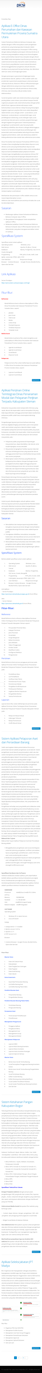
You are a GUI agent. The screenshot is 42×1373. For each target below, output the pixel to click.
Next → (26, 1357)
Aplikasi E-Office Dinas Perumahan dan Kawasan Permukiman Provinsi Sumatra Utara (19, 31)
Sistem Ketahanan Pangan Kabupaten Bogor (17, 1103)
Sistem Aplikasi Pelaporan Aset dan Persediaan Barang (20, 740)
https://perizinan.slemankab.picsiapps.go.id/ (15, 594)
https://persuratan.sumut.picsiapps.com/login (16, 283)
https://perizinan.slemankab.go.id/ (12, 603)
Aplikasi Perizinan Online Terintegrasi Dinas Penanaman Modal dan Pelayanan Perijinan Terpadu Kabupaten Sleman (20, 395)
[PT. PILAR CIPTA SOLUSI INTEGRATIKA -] (21, 4)
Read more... (36, 380)
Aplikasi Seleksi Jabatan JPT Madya (17, 1263)
